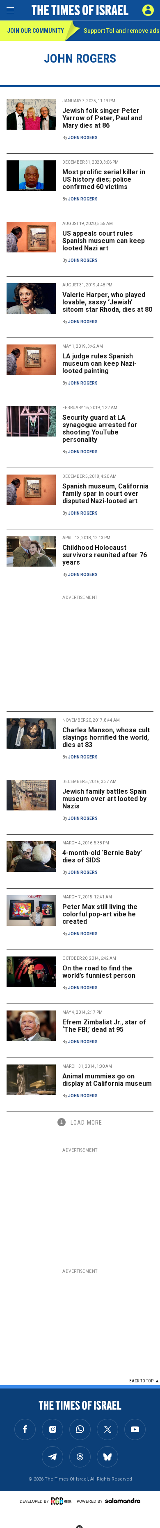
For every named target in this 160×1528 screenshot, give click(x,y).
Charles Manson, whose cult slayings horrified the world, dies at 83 (106, 737)
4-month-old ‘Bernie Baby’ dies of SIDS (102, 856)
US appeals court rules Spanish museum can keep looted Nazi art (103, 241)
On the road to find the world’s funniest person (98, 971)
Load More (86, 1122)
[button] (148, 10)
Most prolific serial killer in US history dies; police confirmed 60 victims (103, 179)
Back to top (141, 1381)
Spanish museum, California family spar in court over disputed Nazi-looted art (105, 493)
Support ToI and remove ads (122, 30)
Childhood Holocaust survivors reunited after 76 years (104, 555)
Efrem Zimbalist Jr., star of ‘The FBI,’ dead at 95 (104, 1025)
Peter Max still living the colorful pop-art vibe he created (99, 914)
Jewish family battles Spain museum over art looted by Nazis (104, 799)
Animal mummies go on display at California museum (107, 1079)
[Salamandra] (122, 1500)
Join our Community (35, 30)
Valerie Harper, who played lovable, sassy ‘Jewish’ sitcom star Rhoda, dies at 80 (107, 302)
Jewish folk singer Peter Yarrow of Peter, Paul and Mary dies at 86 (102, 118)
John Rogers (83, 137)
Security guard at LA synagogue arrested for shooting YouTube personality (99, 428)
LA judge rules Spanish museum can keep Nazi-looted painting (99, 363)
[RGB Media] (62, 1501)
